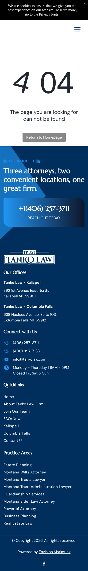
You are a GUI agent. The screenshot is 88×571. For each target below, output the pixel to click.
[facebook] (44, 564)
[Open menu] (77, 29)
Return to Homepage (44, 137)
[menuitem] (44, 396)
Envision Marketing (55, 551)
